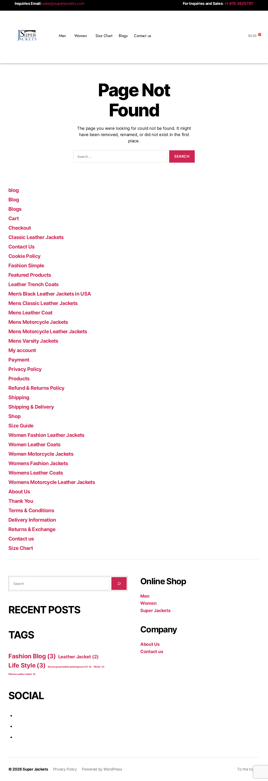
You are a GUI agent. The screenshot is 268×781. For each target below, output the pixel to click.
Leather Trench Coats (33, 284)
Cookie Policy (24, 256)
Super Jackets (155, 610)
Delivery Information (32, 520)
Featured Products (29, 275)
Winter (99, 666)
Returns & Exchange (31, 529)
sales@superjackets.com (63, 3)
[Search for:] (120, 157)
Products (19, 379)
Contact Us (21, 247)
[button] (63, 36)
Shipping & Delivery (31, 407)
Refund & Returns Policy (36, 388)
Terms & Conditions (31, 510)
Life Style (27, 665)
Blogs (123, 36)
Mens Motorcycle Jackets (38, 322)
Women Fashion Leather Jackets (46, 435)
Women (148, 603)
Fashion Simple (26, 265)
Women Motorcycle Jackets (40, 454)
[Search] (119, 583)
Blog (13, 200)
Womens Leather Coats (35, 473)
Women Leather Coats (34, 444)
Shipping (18, 397)
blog (13, 190)
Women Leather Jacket (21, 674)
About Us (19, 492)
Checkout (19, 228)
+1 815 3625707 (238, 3)
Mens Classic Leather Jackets (42, 303)
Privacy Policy (25, 369)
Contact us (142, 36)
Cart (13, 218)
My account (22, 350)
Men (144, 596)
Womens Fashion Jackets (38, 463)
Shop (14, 416)
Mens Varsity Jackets (33, 341)
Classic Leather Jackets (36, 237)
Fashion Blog (32, 656)
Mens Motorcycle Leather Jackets (47, 331)
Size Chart (103, 36)
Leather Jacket (78, 656)
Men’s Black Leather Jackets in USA (49, 294)
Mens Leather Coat (30, 313)
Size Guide (20, 426)
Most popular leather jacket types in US (69, 666)
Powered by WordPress (102, 769)
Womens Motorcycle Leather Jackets (51, 482)
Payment (18, 360)
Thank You (20, 501)
